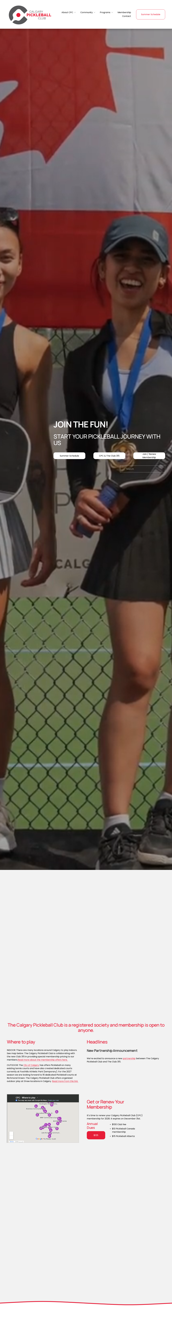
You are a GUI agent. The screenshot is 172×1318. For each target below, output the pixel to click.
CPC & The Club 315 (109, 455)
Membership (124, 12)
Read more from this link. (65, 1081)
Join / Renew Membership (149, 456)
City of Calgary (31, 1065)
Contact (126, 16)
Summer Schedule (150, 14)
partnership (129, 1058)
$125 (96, 1135)
